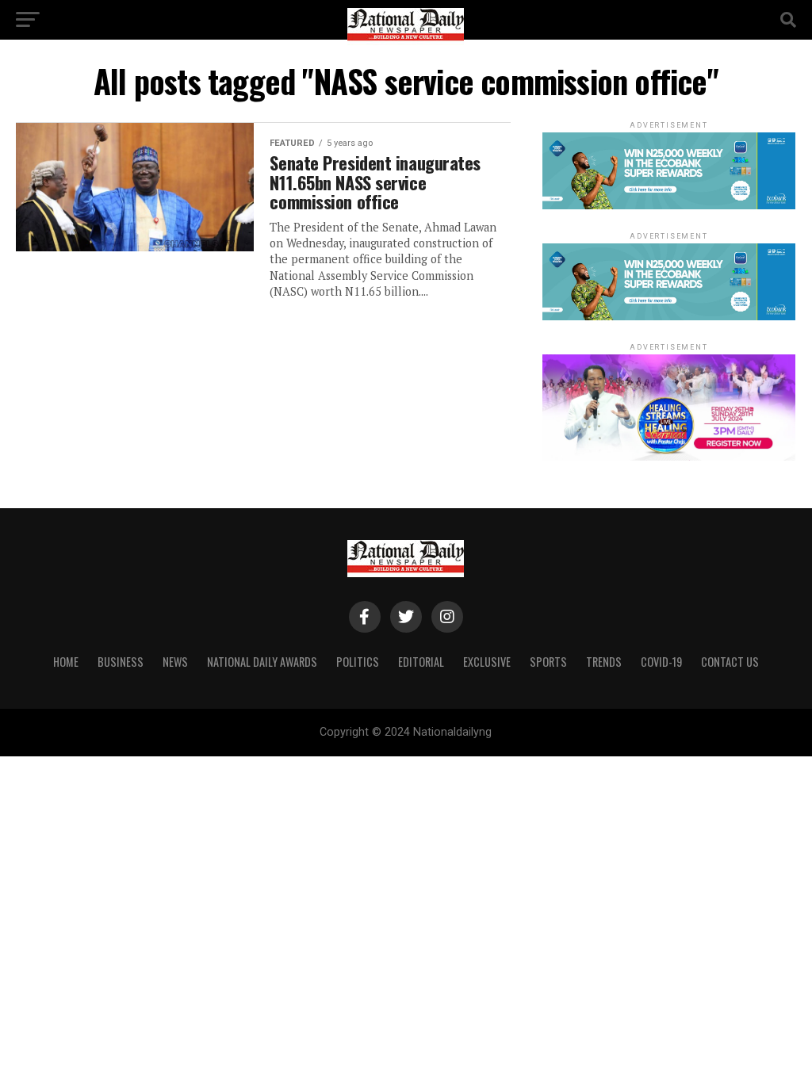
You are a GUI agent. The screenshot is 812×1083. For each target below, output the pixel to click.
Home (66, 661)
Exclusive (487, 661)
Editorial (421, 661)
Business (121, 661)
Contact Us (730, 661)
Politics (357, 661)
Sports (548, 661)
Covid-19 (661, 661)
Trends (604, 661)
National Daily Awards (262, 661)
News (175, 661)
